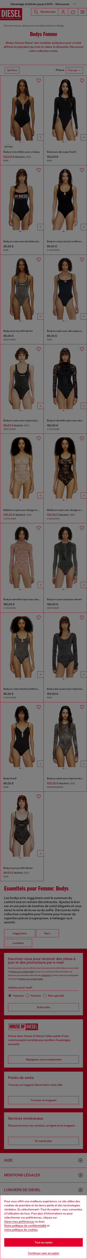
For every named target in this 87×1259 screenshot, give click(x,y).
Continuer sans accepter (43, 1253)
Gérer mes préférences (19, 1221)
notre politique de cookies (21, 1229)
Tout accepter (44, 1242)
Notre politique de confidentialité (25, 1225)
